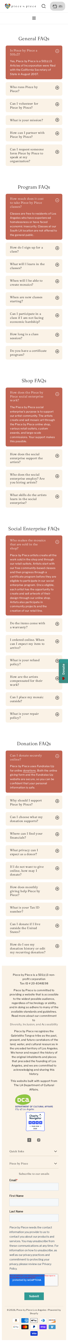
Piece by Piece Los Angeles (31, 1310)
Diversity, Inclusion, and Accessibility (34, 1024)
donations (29, 770)
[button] (44, 6)
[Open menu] (34, 18)
